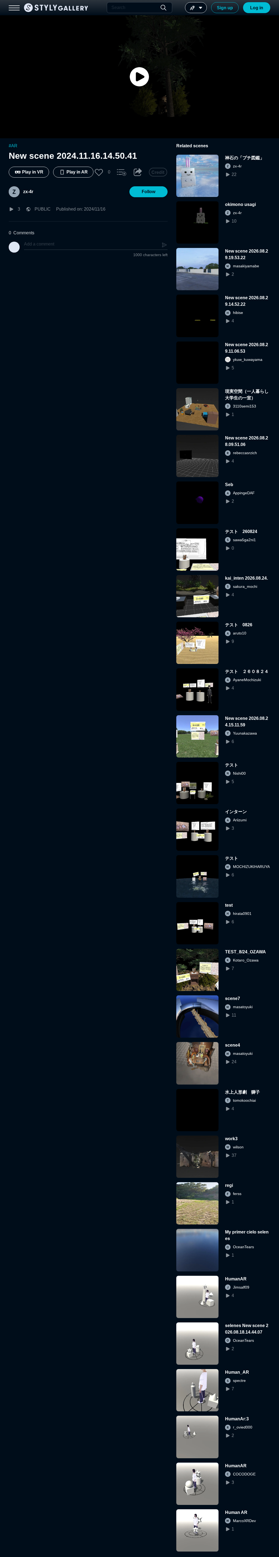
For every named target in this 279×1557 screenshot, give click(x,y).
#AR (13, 145)
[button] (98, 172)
